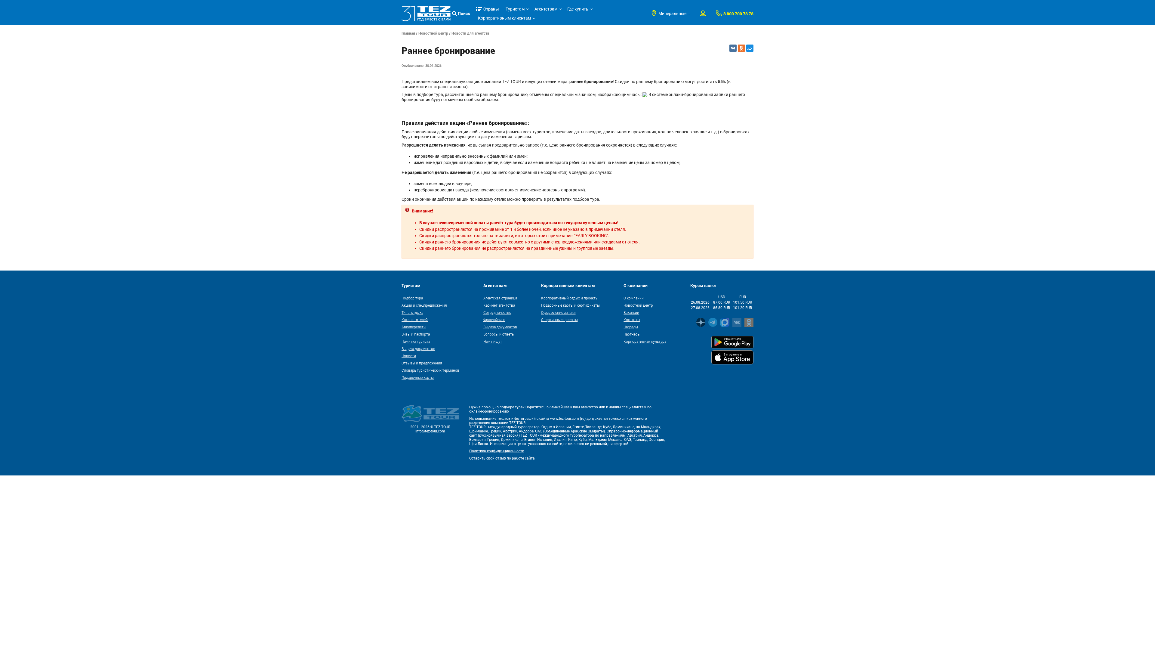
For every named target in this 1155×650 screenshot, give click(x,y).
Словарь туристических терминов (430, 370)
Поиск (464, 13)
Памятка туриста (416, 341)
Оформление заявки (558, 312)
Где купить (577, 9)
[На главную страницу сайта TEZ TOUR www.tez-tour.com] (426, 13)
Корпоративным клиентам (504, 18)
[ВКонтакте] (733, 48)
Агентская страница (500, 298)
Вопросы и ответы (499, 334)
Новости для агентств (470, 33)
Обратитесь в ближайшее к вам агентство (561, 407)
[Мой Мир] (749, 48)
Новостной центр (433, 33)
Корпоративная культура (645, 341)
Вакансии (631, 312)
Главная (408, 33)
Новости (409, 355)
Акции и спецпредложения (424, 305)
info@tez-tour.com (430, 431)
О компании (634, 298)
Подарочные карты (418, 377)
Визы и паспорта (416, 334)
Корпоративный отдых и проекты (569, 298)
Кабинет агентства (499, 305)
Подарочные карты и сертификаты (570, 305)
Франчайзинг (494, 319)
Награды (631, 326)
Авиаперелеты (414, 326)
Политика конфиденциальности (496, 451)
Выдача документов (418, 348)
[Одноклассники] (741, 48)
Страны (491, 9)
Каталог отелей (415, 319)
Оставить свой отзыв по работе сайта (502, 458)
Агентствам (545, 9)
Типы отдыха (412, 312)
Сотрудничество (497, 312)
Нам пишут (492, 341)
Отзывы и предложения (422, 363)
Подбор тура (412, 298)
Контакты (632, 319)
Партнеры (632, 334)
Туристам (515, 9)
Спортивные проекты (559, 319)
